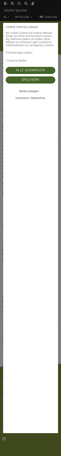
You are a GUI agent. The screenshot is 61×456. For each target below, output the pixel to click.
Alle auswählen (30, 70)
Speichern (30, 80)
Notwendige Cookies (20, 53)
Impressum (22, 98)
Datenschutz (38, 98)
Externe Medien (17, 61)
